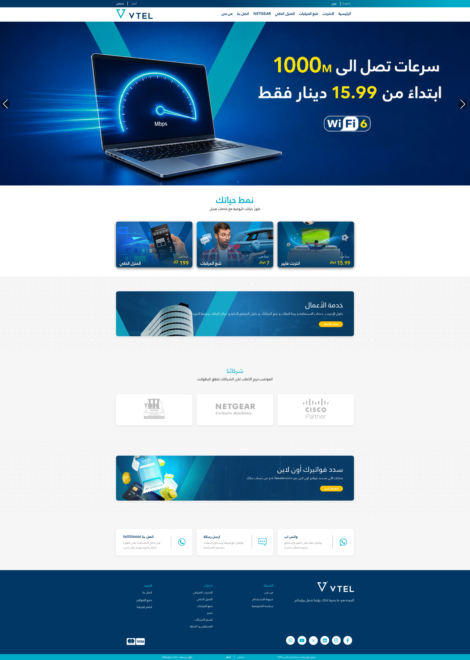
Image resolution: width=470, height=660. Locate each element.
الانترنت (328, 13)
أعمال (134, 3)
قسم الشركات (204, 619)
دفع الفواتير (144, 600)
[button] (241, 182)
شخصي (120, 4)
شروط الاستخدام (262, 599)
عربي (334, 4)
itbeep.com (170, 657)
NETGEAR (262, 13)
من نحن (227, 13)
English (346, 3)
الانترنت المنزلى (203, 592)
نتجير (210, 613)
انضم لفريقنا (144, 607)
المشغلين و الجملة (201, 626)
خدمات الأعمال (330, 324)
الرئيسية (345, 13)
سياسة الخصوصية (262, 606)
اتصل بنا (243, 13)
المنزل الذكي (285, 13)
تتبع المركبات (308, 13)
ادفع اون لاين (331, 488)
